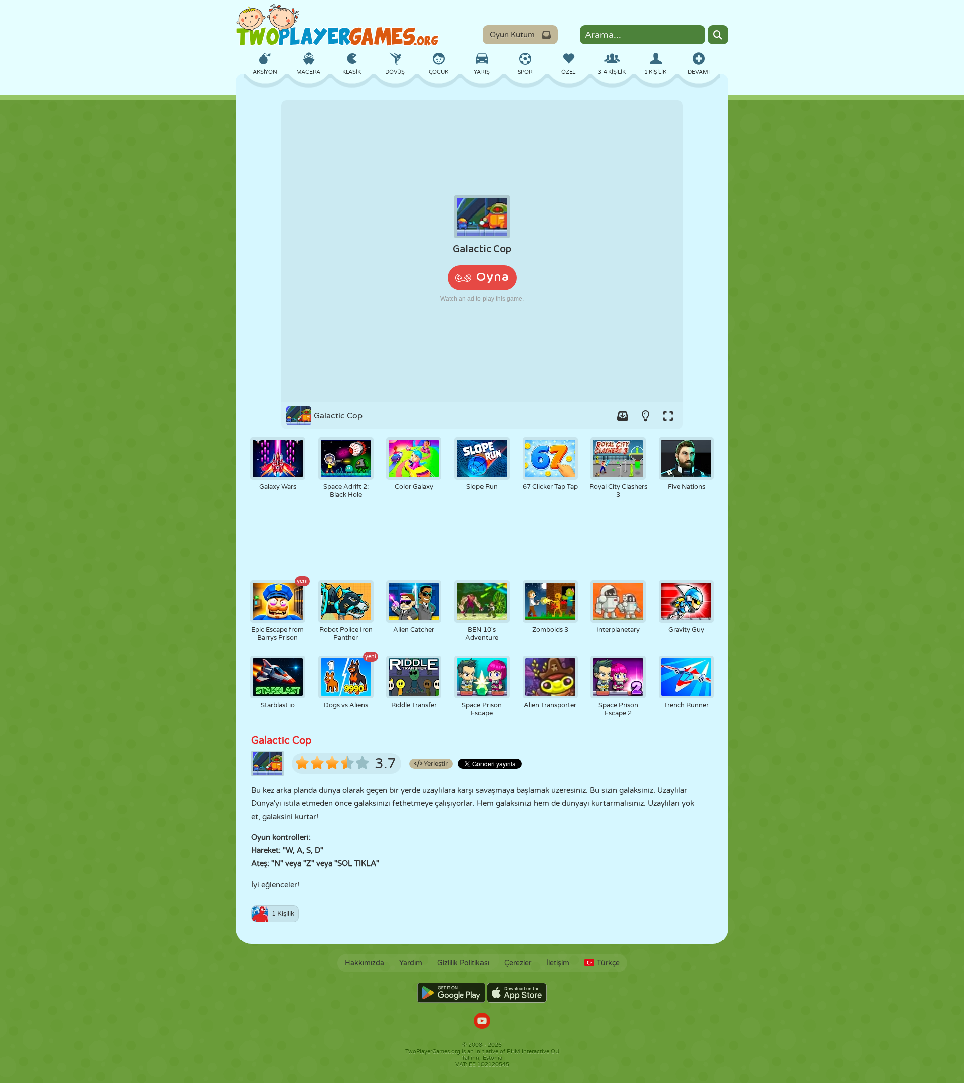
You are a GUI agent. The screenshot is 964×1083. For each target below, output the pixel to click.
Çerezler (517, 963)
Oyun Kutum (512, 34)
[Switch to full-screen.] (668, 416)
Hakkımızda (364, 963)
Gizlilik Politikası (463, 963)
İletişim (557, 963)
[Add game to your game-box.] (623, 416)
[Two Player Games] (337, 25)
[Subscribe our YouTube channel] (482, 1022)
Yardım (410, 963)
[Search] (718, 34)
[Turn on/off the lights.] (645, 416)
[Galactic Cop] (482, 251)
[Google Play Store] (451, 993)
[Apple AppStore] (517, 993)
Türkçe (608, 963)
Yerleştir (435, 764)
